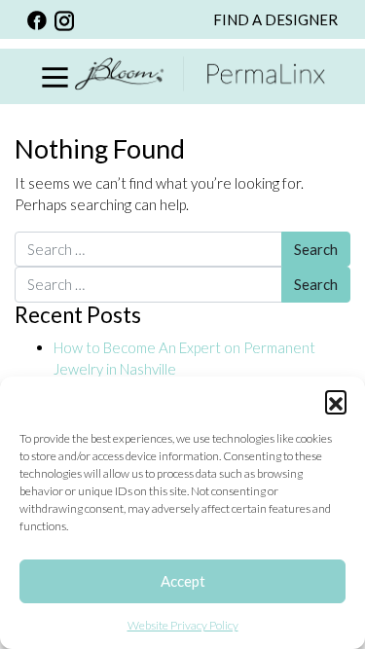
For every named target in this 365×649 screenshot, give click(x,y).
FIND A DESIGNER (275, 19)
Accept (183, 581)
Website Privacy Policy (183, 625)
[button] (336, 401)
